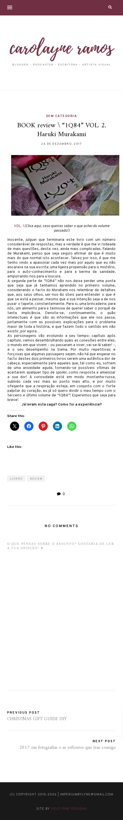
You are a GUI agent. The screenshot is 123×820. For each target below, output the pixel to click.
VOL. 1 (18, 226)
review (36, 479)
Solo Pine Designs (69, 809)
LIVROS (16, 479)
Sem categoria (61, 116)
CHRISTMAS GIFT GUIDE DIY (37, 719)
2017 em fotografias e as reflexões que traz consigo (67, 748)
